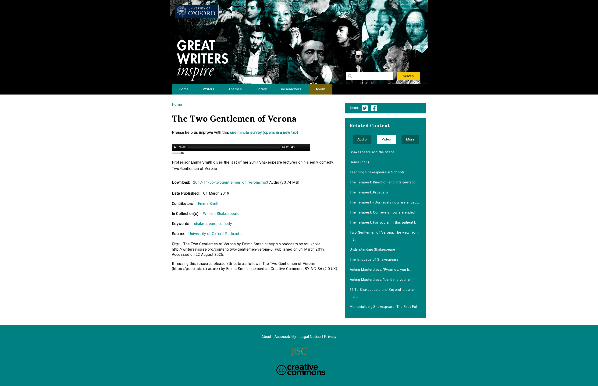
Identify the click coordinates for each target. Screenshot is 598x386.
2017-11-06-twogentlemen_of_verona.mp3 (230, 182)
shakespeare (205, 223)
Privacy (330, 336)
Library (261, 89)
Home (184, 89)
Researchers (291, 89)
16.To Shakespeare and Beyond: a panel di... (382, 293)
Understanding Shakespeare (372, 249)
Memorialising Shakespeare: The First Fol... (385, 307)
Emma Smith (208, 203)
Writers (208, 89)
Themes (235, 89)
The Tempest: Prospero (369, 192)
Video (386, 139)
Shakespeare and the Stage (372, 152)
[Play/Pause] (175, 147)
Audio (362, 139)
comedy (225, 223)
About (320, 89)
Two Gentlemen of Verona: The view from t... (384, 236)
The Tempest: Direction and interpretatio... (384, 182)
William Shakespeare (221, 213)
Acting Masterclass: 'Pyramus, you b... (381, 269)
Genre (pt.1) (359, 162)
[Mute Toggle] (293, 147)
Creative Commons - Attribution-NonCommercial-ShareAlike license (300, 369)
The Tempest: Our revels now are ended (382, 212)
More (410, 139)
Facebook (374, 108)
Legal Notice (310, 336)
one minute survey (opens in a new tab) (264, 132)
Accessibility (285, 336)
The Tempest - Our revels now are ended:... (385, 202)
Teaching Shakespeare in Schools (377, 172)
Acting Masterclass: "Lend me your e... (381, 279)
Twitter (365, 108)
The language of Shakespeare (374, 259)
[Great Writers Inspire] (197, 11)
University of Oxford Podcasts (215, 234)
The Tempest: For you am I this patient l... (384, 222)
